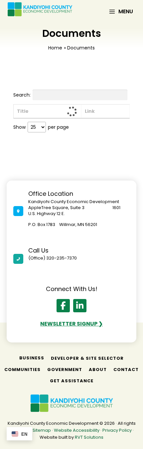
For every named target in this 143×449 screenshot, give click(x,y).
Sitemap (42, 430)
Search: (22, 95)
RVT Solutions (89, 437)
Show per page (41, 127)
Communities (22, 369)
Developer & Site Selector (87, 358)
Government (64, 369)
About (98, 369)
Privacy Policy (117, 430)
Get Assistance (71, 381)
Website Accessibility (76, 430)
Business (31, 358)
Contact (126, 369)
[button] (63, 305)
